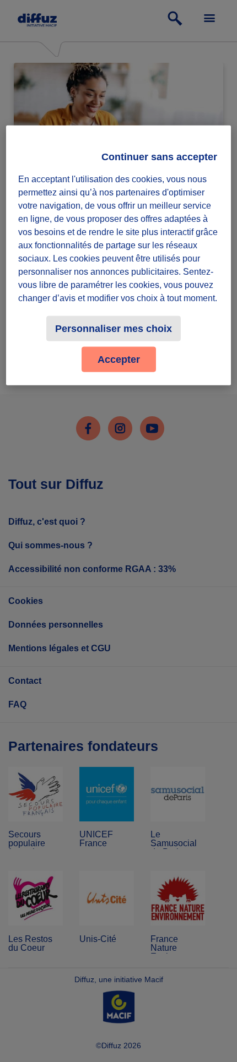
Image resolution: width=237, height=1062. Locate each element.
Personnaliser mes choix (113, 328)
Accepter (119, 359)
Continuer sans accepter (159, 156)
